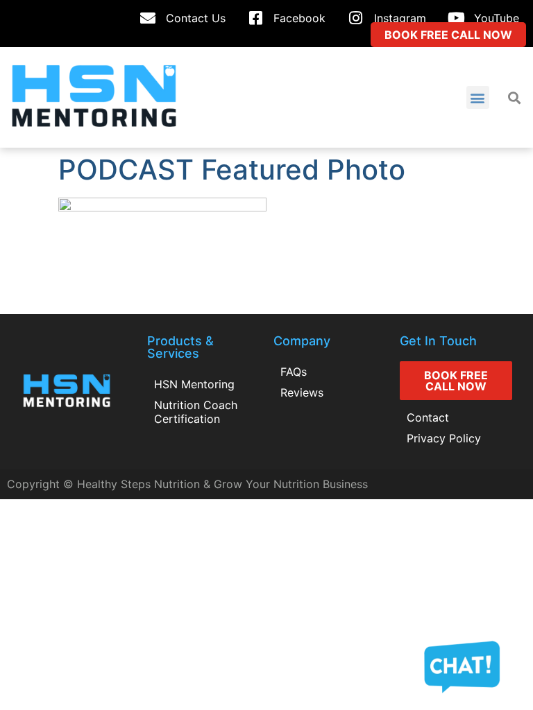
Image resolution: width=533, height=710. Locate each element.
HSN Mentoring (194, 384)
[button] (477, 97)
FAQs (293, 372)
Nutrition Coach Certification (195, 412)
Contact (428, 417)
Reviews (301, 392)
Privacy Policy (444, 438)
